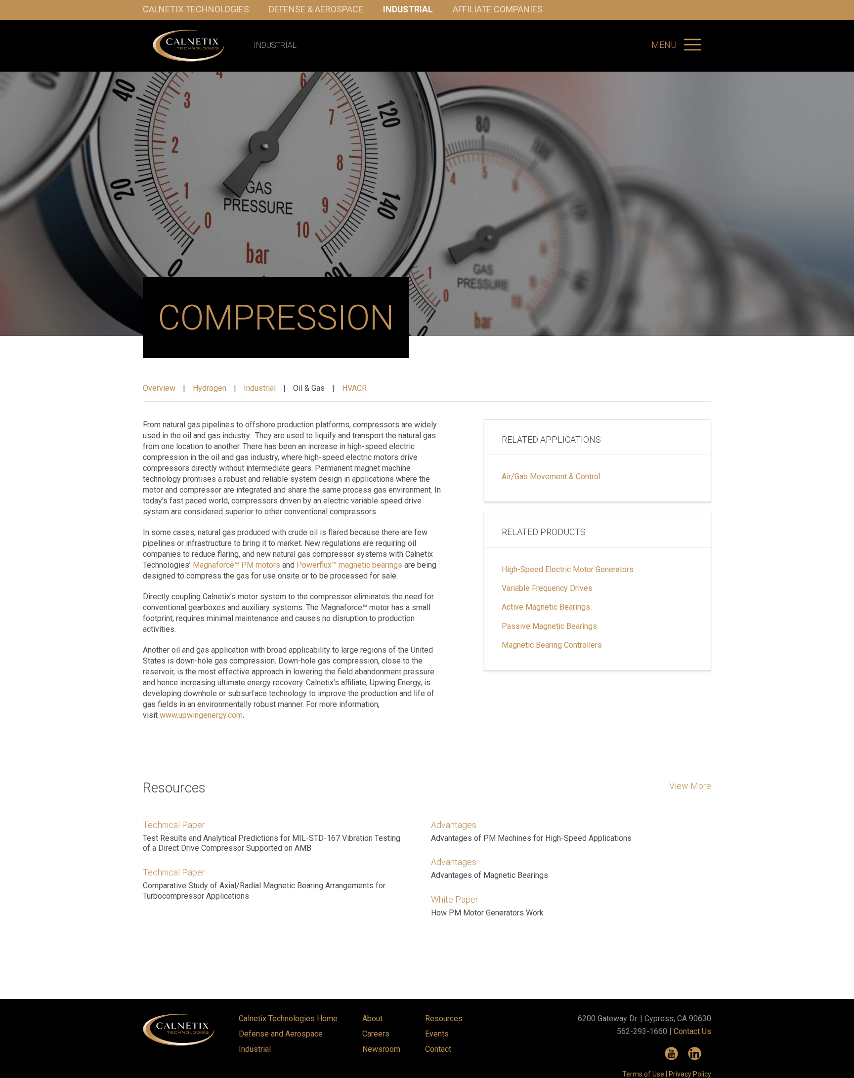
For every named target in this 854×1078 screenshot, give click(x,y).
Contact (438, 1049)
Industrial (408, 9)
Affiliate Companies (498, 9)
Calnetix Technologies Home (288, 1018)
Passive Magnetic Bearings (549, 626)
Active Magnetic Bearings (546, 607)
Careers (375, 1033)
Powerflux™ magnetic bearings (349, 565)
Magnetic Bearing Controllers (552, 645)
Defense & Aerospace (316, 9)
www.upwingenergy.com (201, 715)
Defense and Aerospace (281, 1033)
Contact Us (692, 1031)
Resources (444, 1018)
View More (690, 786)
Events (437, 1033)
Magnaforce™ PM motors (236, 565)
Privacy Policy (690, 1074)
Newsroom (381, 1049)
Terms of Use (643, 1074)
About (372, 1018)
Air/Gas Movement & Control (551, 476)
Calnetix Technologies (196, 9)
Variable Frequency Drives (547, 588)
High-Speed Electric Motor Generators (568, 569)
